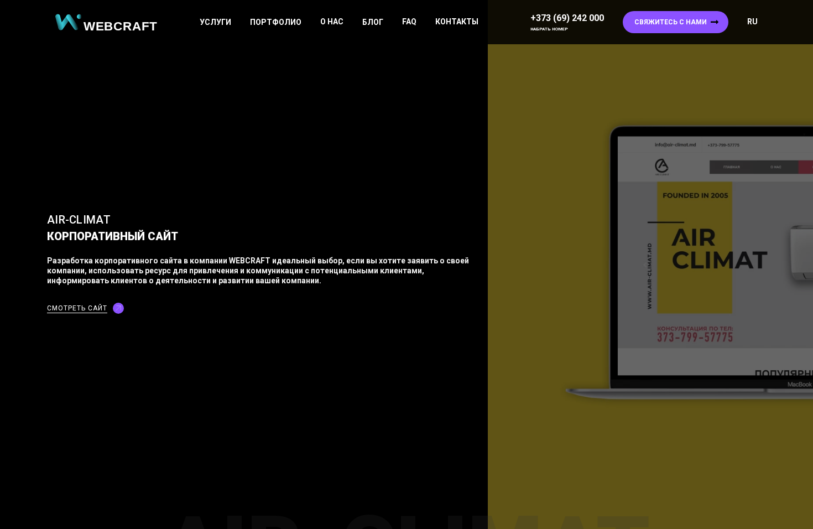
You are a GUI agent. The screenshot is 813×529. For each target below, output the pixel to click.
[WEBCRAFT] (110, 22)
